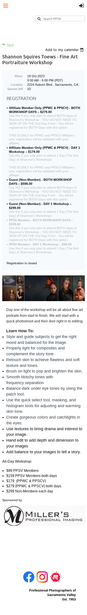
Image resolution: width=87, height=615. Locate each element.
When (18, 76)
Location (17, 84)
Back (10, 45)
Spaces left (15, 89)
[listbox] (65, 49)
